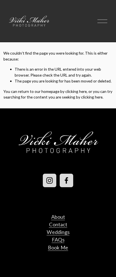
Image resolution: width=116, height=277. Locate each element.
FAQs (58, 239)
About (58, 217)
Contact (58, 224)
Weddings (58, 232)
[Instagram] (49, 180)
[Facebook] (66, 180)
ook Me (59, 247)
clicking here (76, 91)
